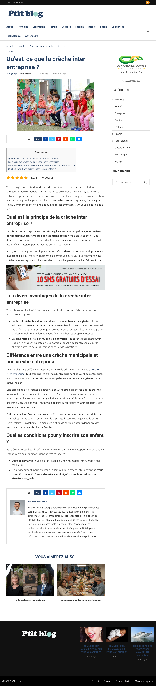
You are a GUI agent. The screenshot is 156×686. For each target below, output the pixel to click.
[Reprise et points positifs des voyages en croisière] (142, 634)
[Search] (148, 31)
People (103, 26)
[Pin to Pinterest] (58, 138)
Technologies (13, 36)
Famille (53, 26)
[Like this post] (39, 138)
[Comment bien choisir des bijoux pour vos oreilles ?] (91, 634)
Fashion (79, 26)
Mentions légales (144, 680)
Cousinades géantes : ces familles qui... (81, 600)
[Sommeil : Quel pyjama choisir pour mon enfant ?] (117, 634)
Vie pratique (39, 26)
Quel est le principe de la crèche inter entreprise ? (34, 158)
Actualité (23, 26)
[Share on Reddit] (65, 138)
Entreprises (118, 26)
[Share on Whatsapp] (72, 138)
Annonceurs (31, 36)
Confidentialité (123, 680)
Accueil (10, 26)
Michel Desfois (25, 73)
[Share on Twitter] (52, 138)
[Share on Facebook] (45, 138)
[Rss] (148, 2)
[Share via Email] (79, 138)
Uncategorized (122, 147)
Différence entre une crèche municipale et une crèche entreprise (41, 165)
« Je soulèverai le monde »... (30, 600)
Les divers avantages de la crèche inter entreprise (33, 161)
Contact (108, 680)
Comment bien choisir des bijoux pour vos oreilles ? (92, 649)
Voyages (66, 26)
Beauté (92, 26)
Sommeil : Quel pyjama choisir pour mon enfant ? (116, 649)
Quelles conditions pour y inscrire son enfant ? (32, 168)
